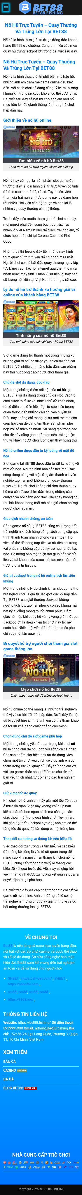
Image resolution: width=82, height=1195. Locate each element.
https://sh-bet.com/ (36, 978)
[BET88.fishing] (41, 7)
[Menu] (6, 7)
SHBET (13, 978)
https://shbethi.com (23, 984)
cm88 (12, 992)
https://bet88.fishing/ (34, 1022)
